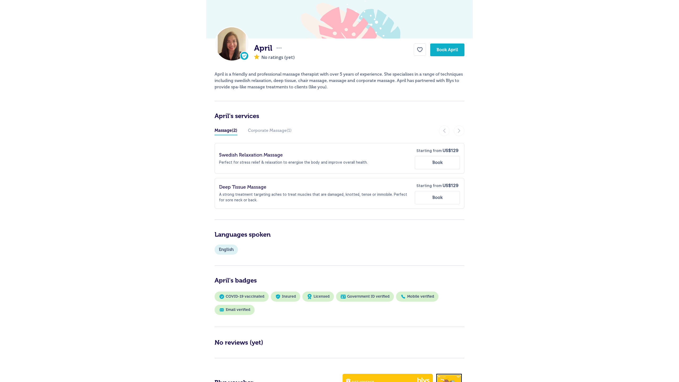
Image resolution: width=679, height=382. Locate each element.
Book (437, 162)
